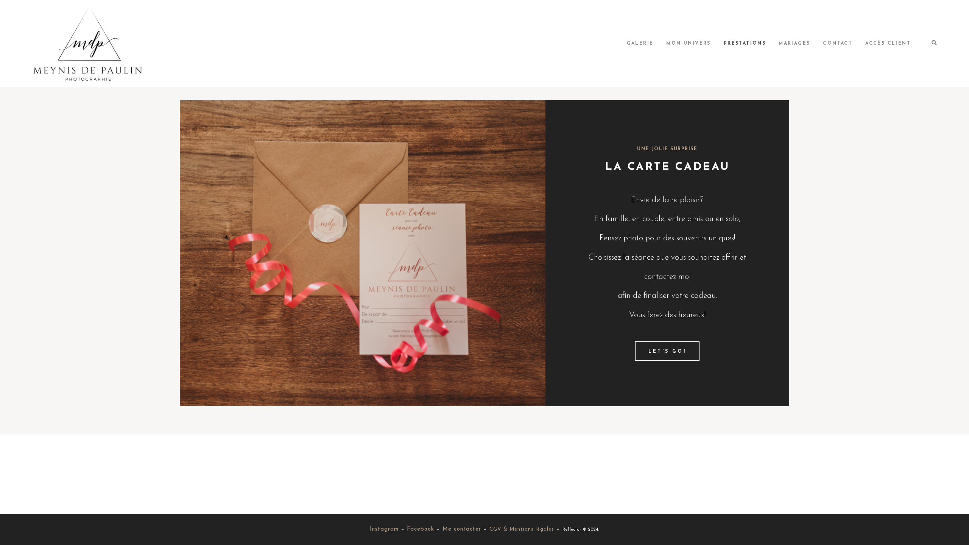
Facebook (420, 529)
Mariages (794, 43)
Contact (837, 43)
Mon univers (688, 43)
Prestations (745, 43)
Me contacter (461, 529)
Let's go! (667, 351)
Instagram (384, 529)
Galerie (640, 43)
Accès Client (888, 43)
